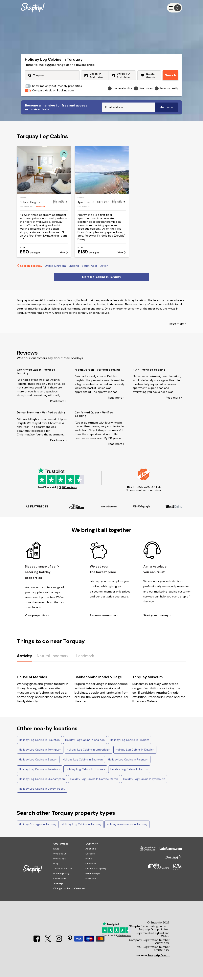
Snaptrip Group (158, 955)
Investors (90, 878)
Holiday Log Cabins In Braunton (39, 740)
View (62, 252)
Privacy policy (61, 873)
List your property (95, 868)
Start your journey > (157, 615)
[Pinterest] (70, 940)
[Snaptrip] (33, 7)
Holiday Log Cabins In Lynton (129, 769)
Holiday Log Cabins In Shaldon (85, 740)
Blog (55, 863)
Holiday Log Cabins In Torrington (40, 749)
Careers (90, 853)
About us (90, 848)
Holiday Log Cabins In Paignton (128, 759)
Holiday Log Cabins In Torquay (85, 769)
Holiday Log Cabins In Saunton (83, 759)
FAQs (56, 848)
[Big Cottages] (156, 868)
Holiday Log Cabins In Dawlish (135, 749)
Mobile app (59, 858)
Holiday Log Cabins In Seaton (38, 759)
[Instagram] (59, 940)
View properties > (37, 615)
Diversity (90, 863)
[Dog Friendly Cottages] (171, 859)
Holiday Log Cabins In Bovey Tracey (42, 788)
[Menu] (174, 7)
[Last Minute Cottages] (146, 850)
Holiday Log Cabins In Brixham (129, 740)
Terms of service (62, 868)
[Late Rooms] (169, 850)
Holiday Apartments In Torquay (127, 824)
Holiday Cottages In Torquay (37, 824)
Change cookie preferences (69, 888)
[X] (48, 940)
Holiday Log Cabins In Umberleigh (88, 749)
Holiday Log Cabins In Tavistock (39, 769)
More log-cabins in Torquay (101, 277)
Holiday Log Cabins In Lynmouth (144, 779)
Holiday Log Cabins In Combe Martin (94, 779)
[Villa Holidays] (175, 868)
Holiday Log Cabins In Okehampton (42, 779)
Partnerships (92, 873)
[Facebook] (37, 940)
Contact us (59, 878)
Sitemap (58, 883)
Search (170, 75)
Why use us (60, 853)
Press (88, 858)
